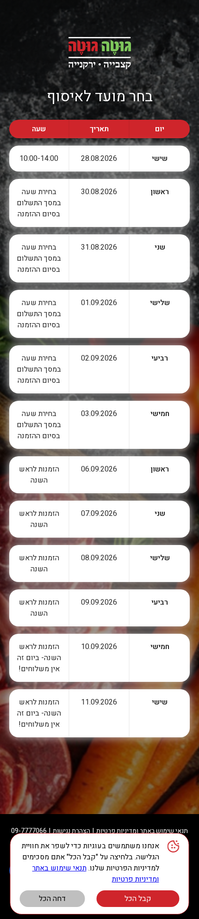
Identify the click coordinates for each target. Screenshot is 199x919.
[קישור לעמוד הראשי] (99, 53)
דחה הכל (52, 898)
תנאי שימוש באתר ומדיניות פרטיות (142, 831)
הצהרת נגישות (71, 831)
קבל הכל (137, 898)
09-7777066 (29, 831)
